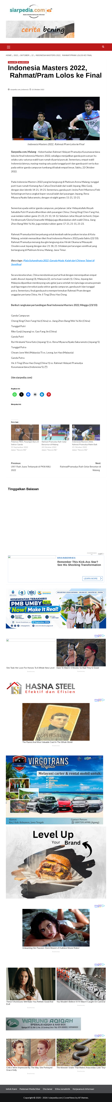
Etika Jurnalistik (62, 1089)
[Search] (103, 46)
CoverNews (69, 1097)
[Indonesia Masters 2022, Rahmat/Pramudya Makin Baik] (86, 432)
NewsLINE (12, 62)
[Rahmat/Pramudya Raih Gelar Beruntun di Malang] (56, 432)
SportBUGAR (23, 62)
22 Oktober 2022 (38, 89)
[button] (8, 46)
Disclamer (47, 1089)
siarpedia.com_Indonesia (19, 89)
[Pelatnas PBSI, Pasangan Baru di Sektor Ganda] (25, 432)
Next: (80, 466)
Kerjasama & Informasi (83, 1089)
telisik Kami (11, 1089)
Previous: (31, 466)
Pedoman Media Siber (30, 1089)
